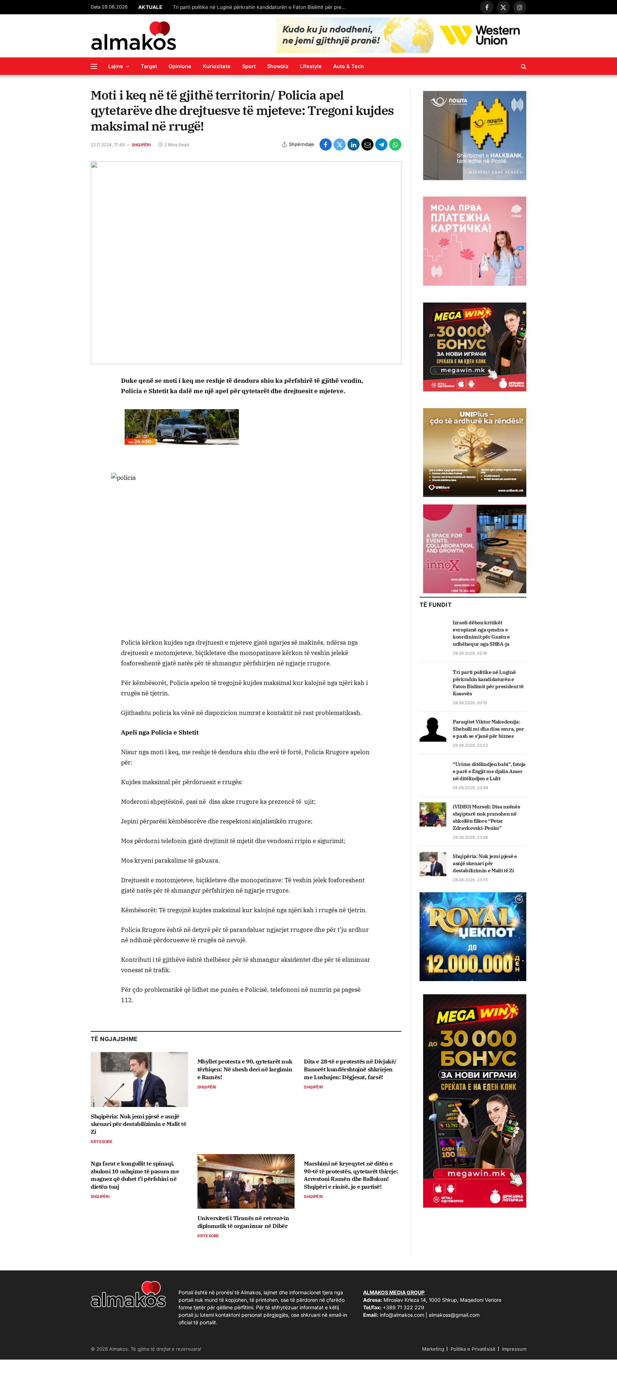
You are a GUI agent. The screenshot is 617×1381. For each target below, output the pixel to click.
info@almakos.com (402, 1315)
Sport (249, 66)
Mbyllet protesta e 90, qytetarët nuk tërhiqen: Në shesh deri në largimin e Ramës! (244, 1069)
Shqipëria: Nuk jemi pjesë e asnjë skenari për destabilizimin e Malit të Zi (138, 1124)
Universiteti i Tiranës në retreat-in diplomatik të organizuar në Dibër (243, 1221)
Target (149, 66)
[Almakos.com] (133, 35)
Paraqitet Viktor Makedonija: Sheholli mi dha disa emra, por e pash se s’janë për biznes (488, 729)
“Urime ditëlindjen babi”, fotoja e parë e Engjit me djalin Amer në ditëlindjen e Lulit (489, 771)
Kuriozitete (217, 66)
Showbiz (278, 66)
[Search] (523, 66)
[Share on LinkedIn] (353, 144)
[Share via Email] (367, 144)
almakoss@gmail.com (454, 1315)
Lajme (115, 66)
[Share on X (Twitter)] (339, 144)
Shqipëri (141, 144)
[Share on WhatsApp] (395, 144)
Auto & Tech (348, 66)
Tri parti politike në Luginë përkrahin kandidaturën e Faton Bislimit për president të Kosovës (262, 7)
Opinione (180, 66)
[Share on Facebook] (326, 144)
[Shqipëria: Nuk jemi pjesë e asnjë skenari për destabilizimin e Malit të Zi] (139, 1079)
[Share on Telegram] (381, 144)
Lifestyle (311, 66)
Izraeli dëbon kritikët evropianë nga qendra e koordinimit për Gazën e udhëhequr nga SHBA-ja (481, 633)
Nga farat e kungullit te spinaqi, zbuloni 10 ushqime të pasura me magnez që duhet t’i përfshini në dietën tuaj (135, 1175)
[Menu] (94, 66)
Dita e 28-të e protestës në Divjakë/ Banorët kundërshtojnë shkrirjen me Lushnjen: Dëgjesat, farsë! (350, 1069)
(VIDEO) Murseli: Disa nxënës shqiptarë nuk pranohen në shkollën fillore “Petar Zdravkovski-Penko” (486, 817)
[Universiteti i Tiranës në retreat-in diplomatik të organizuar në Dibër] (246, 1181)
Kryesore (101, 1141)
